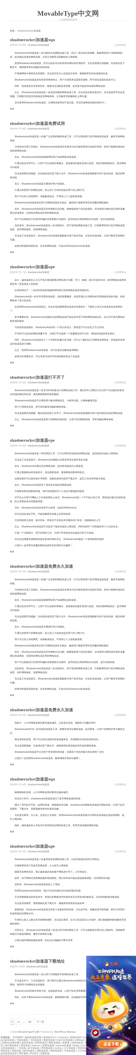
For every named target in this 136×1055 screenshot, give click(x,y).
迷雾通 (65, 1042)
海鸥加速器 (56, 1050)
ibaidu (76, 1045)
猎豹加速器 (42, 1050)
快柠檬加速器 (12, 1045)
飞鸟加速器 (35, 1039)
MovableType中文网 (68, 13)
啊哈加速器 (54, 1042)
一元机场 (21, 1048)
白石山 (58, 1048)
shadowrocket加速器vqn (32, 39)
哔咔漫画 (23, 1053)
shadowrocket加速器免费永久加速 (41, 566)
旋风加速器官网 (33, 1037)
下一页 (40, 1022)
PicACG (34, 1053)
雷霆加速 (44, 1053)
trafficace (79, 1039)
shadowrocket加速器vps (32, 440)
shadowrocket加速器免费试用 (37, 123)
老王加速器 (33, 1048)
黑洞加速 (25, 1045)
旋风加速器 (27, 1042)
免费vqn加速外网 (11, 1042)
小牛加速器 (69, 1048)
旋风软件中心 (50, 1037)
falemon (36, 1045)
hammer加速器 (65, 1039)
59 (29, 1022)
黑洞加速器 (75, 1037)
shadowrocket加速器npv (32, 266)
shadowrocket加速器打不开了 (37, 377)
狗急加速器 (49, 1039)
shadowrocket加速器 (38, 44)
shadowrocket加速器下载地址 (37, 961)
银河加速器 (29, 1050)
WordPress (60, 1031)
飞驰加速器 (22, 1039)
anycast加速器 (63, 1045)
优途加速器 (77, 1042)
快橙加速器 (41, 1042)
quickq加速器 (7, 1039)
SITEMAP (18, 1037)
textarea (63, 1037)
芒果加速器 (69, 1050)
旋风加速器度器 (8, 1053)
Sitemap (71, 1031)
